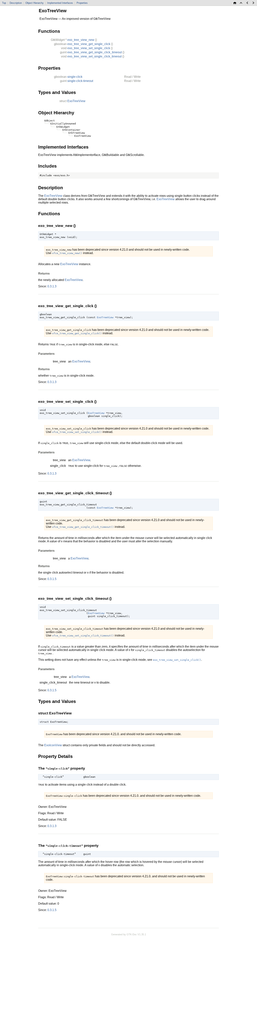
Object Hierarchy (34, 3)
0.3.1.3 (51, 286)
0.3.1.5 (51, 579)
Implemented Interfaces (60, 3)
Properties (82, 3)
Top (4, 3)
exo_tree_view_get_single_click (88, 44)
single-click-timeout (80, 80)
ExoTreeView (76, 101)
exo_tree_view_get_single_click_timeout (94, 52)
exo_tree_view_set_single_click (88, 48)
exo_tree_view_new (80, 39)
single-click (74, 76)
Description (16, 3)
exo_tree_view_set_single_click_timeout (94, 56)
